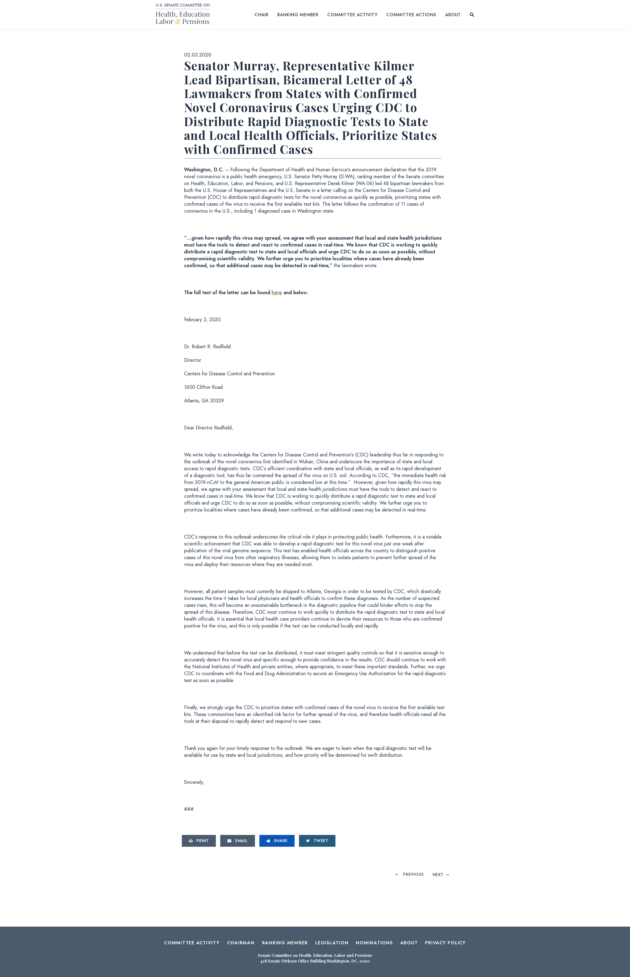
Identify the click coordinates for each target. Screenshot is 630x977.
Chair (261, 15)
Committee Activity (352, 15)
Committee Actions (411, 15)
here (277, 292)
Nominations (374, 943)
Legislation (331, 943)
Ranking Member (297, 15)
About (453, 15)
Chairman (241, 943)
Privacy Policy (445, 943)
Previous (413, 874)
